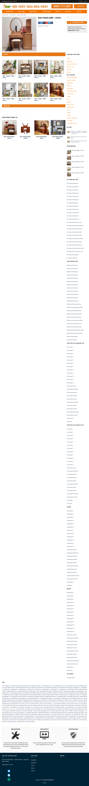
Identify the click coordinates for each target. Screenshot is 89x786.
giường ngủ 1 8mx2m (58, 714)
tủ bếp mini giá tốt (24, 685)
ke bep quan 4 (70, 605)
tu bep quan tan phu (72, 562)
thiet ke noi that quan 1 (72, 265)
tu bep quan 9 (70, 536)
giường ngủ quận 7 (19, 716)
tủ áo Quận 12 (28, 707)
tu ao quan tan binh (71, 477)
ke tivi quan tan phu (72, 399)
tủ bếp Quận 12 (63, 689)
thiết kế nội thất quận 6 (32, 712)
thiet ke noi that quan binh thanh (75, 307)
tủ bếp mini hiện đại (35, 685)
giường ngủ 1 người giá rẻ (37, 714)
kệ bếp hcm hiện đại (41, 693)
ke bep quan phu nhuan (72, 651)
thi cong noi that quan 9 (73, 209)
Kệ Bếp (68, 96)
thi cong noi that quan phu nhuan (75, 238)
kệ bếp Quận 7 (44, 700)
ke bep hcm (70, 670)
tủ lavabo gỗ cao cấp (55, 719)
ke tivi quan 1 (70, 347)
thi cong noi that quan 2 (73, 186)
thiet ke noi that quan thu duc (74, 323)
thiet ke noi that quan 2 (72, 268)
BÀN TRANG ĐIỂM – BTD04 (25, 137)
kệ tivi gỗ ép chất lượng (49, 709)
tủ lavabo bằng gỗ (21, 719)
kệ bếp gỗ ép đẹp (36, 694)
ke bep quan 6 (70, 612)
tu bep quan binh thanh (72, 553)
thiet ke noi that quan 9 (72, 291)
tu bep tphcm (70, 582)
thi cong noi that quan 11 (73, 216)
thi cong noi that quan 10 (73, 212)
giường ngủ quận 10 (41, 716)
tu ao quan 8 (70, 451)
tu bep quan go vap (71, 549)
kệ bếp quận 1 (70, 592)
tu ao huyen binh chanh (72, 493)
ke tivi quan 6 (70, 363)
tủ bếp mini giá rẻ (15, 685)
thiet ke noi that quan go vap (74, 304)
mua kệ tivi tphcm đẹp (26, 710)
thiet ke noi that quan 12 (73, 301)
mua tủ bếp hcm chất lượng (50, 687)
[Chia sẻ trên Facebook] (39, 23)
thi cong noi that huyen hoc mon (75, 251)
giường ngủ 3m (39, 718)
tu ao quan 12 (70, 464)
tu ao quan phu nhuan (72, 484)
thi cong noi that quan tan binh (74, 232)
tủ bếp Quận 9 (38, 689)
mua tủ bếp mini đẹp (70, 685)
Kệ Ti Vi (69, 99)
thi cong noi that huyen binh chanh (75, 248)
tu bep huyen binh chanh (73, 575)
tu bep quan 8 (70, 533)
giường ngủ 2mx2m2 (18, 718)
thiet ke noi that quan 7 (72, 284)
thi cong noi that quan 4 (73, 193)
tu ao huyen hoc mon (72, 497)
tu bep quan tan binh (72, 559)
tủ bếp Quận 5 (14, 689)
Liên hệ (85, 1)
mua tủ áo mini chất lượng (67, 705)
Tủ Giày (69, 115)
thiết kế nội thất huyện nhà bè (22, 714)
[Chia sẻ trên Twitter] (42, 23)
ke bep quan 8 (70, 618)
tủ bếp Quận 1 (76, 687)
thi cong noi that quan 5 (73, 196)
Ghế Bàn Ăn (70, 83)
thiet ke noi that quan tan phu (74, 317)
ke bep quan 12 (70, 631)
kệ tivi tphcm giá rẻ (12, 709)
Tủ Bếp (68, 112)
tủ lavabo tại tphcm (30, 721)
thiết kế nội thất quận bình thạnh (59, 712)
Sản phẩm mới (70, 107)
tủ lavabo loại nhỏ (66, 719)
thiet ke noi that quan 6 (72, 281)
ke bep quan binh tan (72, 641)
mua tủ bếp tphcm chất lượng (65, 687)
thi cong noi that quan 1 (73, 183)
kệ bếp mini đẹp (45, 694)
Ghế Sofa (69, 85)
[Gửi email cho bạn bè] (44, 23)
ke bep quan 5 (70, 608)
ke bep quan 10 (70, 625)
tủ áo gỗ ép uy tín (23, 703)
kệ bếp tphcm (80, 691)
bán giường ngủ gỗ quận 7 (61, 718)
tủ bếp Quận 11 (54, 689)
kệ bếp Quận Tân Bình (17, 702)
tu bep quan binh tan (72, 556)
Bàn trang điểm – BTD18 (40, 76)
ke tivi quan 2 (70, 350)
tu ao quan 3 (70, 435)
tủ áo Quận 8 (14, 707)
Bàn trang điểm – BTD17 (56, 76)
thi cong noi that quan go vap (74, 222)
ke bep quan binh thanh (72, 638)
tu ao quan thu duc (71, 487)
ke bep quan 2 (70, 599)
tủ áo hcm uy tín (63, 702)
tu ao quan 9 (70, 455)
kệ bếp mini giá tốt (64, 694)
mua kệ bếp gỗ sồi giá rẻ (73, 696)
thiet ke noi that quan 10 (73, 294)
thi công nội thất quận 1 (79, 710)
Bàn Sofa (69, 69)
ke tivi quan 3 (70, 353)
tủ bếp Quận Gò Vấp (73, 689)
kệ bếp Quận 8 (52, 700)
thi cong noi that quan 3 (73, 190)
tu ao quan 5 (70, 442)
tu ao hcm (69, 503)
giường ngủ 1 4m (69, 714)
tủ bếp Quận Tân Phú (34, 691)
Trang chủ (9, 11)
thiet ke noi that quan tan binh (74, 314)
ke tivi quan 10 (70, 376)
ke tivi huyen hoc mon (72, 415)
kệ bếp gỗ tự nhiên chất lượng (19, 696)
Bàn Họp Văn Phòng (72, 64)
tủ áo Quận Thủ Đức (81, 707)
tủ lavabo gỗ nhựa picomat (42, 719)
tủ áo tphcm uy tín (72, 702)
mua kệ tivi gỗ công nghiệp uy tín (41, 710)
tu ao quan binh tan (71, 474)
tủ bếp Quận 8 (30, 689)
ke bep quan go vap (71, 634)
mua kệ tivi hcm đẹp (15, 710)
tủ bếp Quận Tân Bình (23, 691)
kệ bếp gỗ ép (67, 691)
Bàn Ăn (68, 58)
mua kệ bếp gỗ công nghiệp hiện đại (24, 700)
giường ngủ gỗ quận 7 (49, 718)
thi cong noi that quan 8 (73, 206)
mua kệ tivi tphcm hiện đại (75, 709)
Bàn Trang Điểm (21, 15)
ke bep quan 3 (70, 602)
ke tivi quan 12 (70, 382)
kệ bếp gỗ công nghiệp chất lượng (36, 696)
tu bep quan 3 (70, 517)
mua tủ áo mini (46, 702)
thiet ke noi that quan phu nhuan (75, 320)
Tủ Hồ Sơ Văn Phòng (72, 118)
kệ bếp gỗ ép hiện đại (50, 696)
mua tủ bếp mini (6, 685)
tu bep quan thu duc (72, 569)
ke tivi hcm (69, 421)
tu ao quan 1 (70, 429)
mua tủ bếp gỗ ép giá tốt (22, 687)
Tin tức (58, 11)
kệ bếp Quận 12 (68, 700)
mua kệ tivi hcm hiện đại (62, 709)
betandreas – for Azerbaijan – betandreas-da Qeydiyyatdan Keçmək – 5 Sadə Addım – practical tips (79, 132)
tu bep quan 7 (70, 530)
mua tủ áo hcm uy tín (72, 703)
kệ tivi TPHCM (68, 710)
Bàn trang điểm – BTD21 (9, 76)
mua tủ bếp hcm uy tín (46, 685)
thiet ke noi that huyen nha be (74, 327)
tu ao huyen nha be (71, 490)
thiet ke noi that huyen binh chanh (75, 330)
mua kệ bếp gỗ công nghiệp (28, 693)
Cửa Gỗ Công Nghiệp (72, 77)
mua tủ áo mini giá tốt (54, 705)
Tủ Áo (68, 110)
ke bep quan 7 (70, 615)
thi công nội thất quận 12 (19, 712)
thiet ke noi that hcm (72, 340)
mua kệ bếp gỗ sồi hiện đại (75, 698)
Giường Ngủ (70, 88)
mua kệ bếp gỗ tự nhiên (15, 693)
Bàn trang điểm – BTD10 (9, 137)
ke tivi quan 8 (70, 369)
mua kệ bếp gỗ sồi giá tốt (45, 698)
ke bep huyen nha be (72, 657)
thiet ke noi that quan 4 (72, 275)
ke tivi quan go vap (71, 386)
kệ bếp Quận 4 (36, 700)
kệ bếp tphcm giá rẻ (8, 694)
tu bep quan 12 (70, 546)
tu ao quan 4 (70, 438)
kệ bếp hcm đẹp (18, 694)
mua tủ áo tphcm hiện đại (59, 703)
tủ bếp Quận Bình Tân (11, 691)
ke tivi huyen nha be (72, 408)
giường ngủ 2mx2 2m (29, 718)
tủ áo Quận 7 (6, 707)
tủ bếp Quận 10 (46, 689)
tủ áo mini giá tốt (14, 703)
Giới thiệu (21, 11)
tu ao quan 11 (70, 461)
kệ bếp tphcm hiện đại (52, 693)
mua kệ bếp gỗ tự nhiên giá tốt (60, 698)
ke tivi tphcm (70, 418)
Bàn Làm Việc (70, 66)
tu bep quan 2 (70, 514)
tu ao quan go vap (71, 468)
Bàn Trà (69, 72)
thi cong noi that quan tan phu (74, 235)
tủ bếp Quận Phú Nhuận (46, 691)
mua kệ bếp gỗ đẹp (61, 696)
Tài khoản (81, 1)
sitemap (44, 782)
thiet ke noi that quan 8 (72, 288)
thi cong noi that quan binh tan (74, 228)
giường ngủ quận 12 (30, 716)
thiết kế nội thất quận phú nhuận (76, 712)
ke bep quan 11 (70, 628)
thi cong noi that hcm (72, 258)
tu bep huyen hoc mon (72, 579)
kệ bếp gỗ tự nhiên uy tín (75, 694)
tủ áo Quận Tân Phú (70, 707)
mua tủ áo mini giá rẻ (43, 705)
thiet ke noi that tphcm (72, 336)
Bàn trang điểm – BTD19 (25, 76)
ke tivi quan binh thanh (72, 389)
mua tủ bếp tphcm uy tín (59, 685)
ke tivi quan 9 (70, 373)
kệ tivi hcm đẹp (20, 709)
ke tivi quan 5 (70, 360)
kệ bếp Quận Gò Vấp (78, 700)
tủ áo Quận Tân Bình (59, 707)
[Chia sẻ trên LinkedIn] (49, 23)
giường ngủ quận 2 (51, 716)
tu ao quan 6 (70, 445)
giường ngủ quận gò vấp (63, 716)
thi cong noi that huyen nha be (74, 245)
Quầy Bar (69, 102)
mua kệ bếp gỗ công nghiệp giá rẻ (18, 698)
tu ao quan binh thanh (72, 471)
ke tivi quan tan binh (72, 395)
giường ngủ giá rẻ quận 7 (75, 718)
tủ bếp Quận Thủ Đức (58, 691)
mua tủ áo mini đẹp (32, 705)
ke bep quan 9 (70, 621)
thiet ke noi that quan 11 (73, 297)
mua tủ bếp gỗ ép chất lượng (35, 687)
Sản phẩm (32, 11)
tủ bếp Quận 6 (22, 689)
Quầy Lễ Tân (70, 104)
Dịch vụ (68, 11)
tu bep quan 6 (70, 527)
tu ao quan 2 (70, 432)
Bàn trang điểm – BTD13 (40, 99)
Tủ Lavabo (69, 120)
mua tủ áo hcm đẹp (10, 705)
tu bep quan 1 (70, 510)
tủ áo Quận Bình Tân (48, 707)
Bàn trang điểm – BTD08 (58, 137)
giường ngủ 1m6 (74, 716)
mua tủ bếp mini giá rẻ (9, 687)
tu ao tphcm (70, 500)
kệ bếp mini (74, 691)
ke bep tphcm (70, 667)
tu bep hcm (69, 585)
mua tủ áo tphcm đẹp (21, 705)
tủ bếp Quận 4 (7, 689)
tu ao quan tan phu (71, 480)
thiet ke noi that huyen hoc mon (74, 333)
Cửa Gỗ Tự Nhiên (71, 80)
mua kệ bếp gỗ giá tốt (33, 698)
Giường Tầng (70, 93)
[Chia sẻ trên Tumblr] (52, 23)
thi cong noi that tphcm (72, 254)
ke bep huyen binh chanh (73, 660)
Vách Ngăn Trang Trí (72, 123)
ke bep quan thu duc (72, 654)
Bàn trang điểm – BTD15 (9, 99)
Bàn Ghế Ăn (70, 61)
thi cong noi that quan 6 (73, 199)
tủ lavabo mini (75, 719)
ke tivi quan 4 (70, 356)
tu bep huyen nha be (72, 572)
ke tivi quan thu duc (71, 405)
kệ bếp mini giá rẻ (54, 694)
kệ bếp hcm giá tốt (63, 693)
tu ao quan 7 (70, 448)
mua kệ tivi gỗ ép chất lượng (57, 710)
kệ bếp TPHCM (38, 702)
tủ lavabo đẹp (12, 719)
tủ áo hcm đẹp (81, 702)
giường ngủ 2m (8, 718)
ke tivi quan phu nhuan (72, 402)
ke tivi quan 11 (70, 379)
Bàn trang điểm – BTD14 (25, 99)
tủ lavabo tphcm (21, 721)
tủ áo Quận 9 (21, 707)
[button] (80, 6)
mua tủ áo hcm (55, 702)
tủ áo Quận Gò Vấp (37, 707)
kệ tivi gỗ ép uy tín (38, 709)
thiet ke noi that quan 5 (72, 278)
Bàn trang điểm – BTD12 (56, 99)
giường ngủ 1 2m (48, 714)
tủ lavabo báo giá (30, 719)
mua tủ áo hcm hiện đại (46, 703)
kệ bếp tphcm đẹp (27, 694)
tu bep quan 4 (70, 520)
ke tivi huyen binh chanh (73, 412)
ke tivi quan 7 (70, 366)
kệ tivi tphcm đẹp (29, 709)
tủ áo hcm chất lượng (34, 703)
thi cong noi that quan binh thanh (75, 225)
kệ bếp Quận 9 (60, 700)
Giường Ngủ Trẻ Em (71, 91)
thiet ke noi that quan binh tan (74, 310)
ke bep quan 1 (70, 596)
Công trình (46, 11)
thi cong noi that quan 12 (73, 219)
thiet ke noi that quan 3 (72, 271)
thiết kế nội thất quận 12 (44, 712)
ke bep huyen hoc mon (72, 664)
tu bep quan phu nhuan (72, 566)
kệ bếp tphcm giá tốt (74, 693)
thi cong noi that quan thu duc (74, 241)
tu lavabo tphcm (71, 677)
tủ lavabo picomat (11, 721)
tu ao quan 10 (70, 458)
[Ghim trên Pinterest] (47, 23)
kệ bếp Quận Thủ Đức (28, 702)
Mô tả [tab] (5, 54)
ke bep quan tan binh (72, 644)
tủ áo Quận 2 (77, 705)
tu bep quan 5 (70, 523)
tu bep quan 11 (70, 543)
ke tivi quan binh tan (72, 392)
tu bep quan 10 (70, 540)
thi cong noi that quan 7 (73, 203)
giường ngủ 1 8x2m (79, 714)
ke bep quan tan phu (72, 647)
